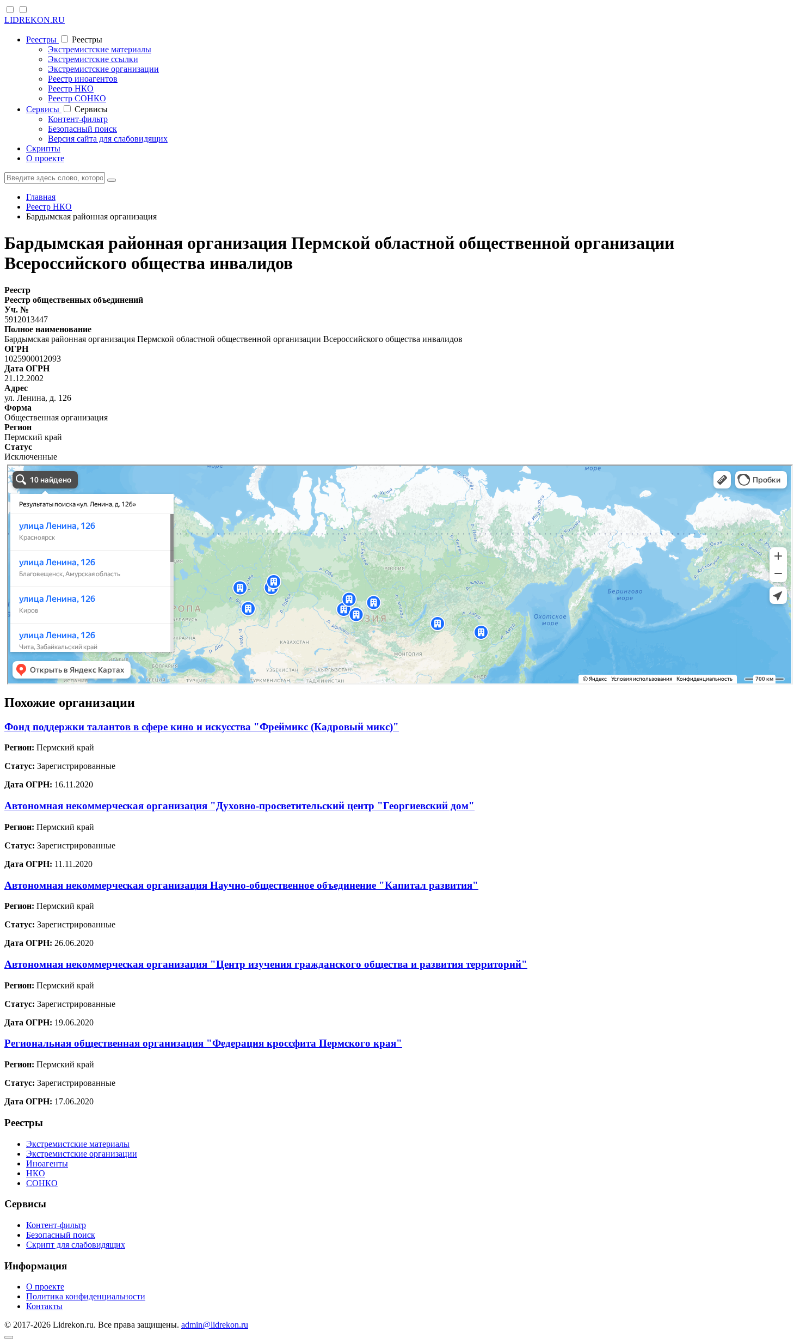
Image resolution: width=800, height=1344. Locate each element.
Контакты (44, 1306)
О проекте (45, 158)
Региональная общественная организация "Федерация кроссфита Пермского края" (203, 1043)
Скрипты (43, 148)
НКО (35, 1173)
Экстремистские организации (103, 69)
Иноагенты (47, 1163)
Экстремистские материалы (99, 49)
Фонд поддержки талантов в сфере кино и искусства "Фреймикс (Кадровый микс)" (201, 726)
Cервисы (43, 109)
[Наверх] (8, 1337)
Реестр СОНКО (77, 98)
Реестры (42, 39)
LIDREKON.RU (34, 20)
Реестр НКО (71, 88)
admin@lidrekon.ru (214, 1324)
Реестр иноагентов (83, 78)
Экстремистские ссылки (93, 59)
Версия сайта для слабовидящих (108, 138)
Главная (41, 196)
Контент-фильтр (78, 119)
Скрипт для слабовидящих (75, 1244)
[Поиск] (111, 180)
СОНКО (42, 1183)
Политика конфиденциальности (85, 1296)
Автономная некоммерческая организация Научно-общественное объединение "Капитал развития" (241, 885)
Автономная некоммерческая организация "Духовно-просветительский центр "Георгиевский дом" (239, 805)
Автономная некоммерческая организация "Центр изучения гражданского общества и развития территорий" (265, 964)
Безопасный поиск (82, 128)
